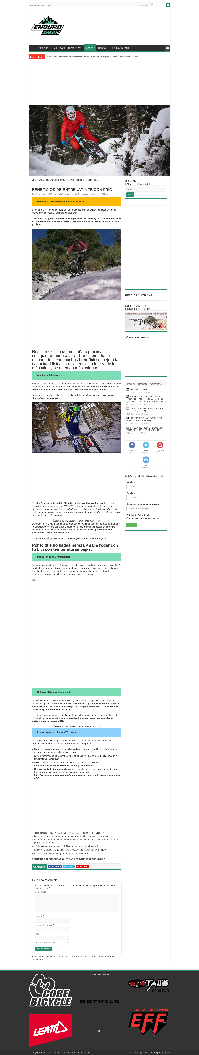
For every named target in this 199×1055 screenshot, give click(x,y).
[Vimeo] (149, 5)
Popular (131, 384)
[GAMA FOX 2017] (127, 389)
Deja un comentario (86, 194)
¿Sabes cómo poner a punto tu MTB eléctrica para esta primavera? (74, 57)
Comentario (41, 892)
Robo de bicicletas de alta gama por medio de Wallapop (61, 853)
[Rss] (136, 5)
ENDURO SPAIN (119, 47)
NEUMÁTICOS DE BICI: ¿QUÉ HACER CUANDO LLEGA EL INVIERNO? (70, 850)
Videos (89, 47)
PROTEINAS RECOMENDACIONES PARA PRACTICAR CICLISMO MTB (68, 833)
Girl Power (59, 47)
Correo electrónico (44, 925)
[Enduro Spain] (48, 25)
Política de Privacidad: (137, 515)
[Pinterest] (144, 5)
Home (33, 47)
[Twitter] (141, 5)
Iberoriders (74, 47)
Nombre (39, 916)
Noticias (43, 47)
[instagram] (152, 5)
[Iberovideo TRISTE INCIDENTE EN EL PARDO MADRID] (127, 408)
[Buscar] (168, 5)
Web (37, 934)
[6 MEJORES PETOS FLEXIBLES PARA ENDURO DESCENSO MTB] (127, 428)
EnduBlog (46, 180)
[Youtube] (147, 5)
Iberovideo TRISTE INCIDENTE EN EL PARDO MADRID (148, 409)
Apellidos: (131, 493)
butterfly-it (165, 1052)
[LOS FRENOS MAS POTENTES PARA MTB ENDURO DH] (127, 418)
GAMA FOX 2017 (139, 389)
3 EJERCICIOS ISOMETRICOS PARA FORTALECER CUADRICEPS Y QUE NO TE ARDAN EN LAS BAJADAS (146, 399)
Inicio (37, 180)
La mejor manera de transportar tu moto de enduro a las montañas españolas (71, 836)
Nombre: (130, 482)
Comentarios (156, 384)
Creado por (155, 1052)
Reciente (142, 384)
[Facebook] (139, 5)
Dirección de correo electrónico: (142, 504)
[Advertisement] (99, 88)
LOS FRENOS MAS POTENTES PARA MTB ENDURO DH (144, 419)
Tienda (102, 47)
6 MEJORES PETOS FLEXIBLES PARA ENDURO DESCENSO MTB (144, 429)
